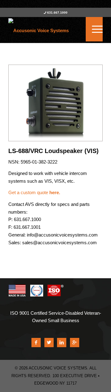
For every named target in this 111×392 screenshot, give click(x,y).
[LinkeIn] (61, 342)
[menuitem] (94, 29)
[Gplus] (74, 342)
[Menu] (94, 29)
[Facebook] (36, 342)
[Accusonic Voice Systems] (46, 30)
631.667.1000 (57, 12)
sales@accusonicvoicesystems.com (59, 242)
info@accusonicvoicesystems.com (62, 234)
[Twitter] (49, 342)
